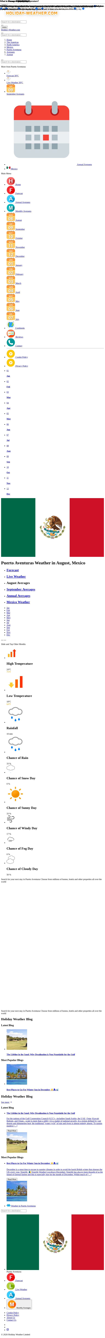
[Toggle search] (2, 25)
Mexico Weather (18, 602)
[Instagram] (55, 1329)
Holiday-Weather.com (10, 30)
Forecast (13, 570)
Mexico (10, 47)
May (9, 617)
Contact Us (11, 1320)
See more (5, 1102)
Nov (8, 632)
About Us (11, 1317)
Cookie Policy (13, 1313)
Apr (8, 615)
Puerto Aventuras (14, 49)
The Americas (13, 42)
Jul (8, 622)
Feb (8, 610)
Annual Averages (18, 596)
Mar (8, 613)
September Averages (21, 589)
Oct (8, 630)
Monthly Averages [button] (23, 211)
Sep (8, 627)
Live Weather (16, 576)
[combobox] (13, 21)
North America (13, 45)
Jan (8, 608)
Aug (8, 625)
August (10, 54)
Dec (8, 635)
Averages (11, 52)
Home (9, 40)
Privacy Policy (13, 1315)
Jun (8, 620)
